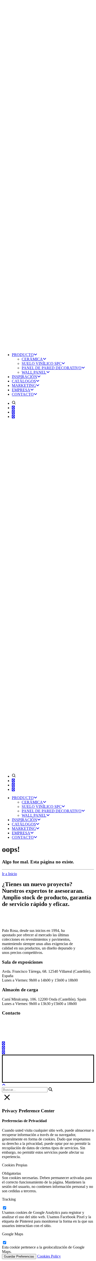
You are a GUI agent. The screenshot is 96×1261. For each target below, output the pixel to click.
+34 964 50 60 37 (23, 1027)
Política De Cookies (71, 1073)
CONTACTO (23, 394)
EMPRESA (21, 390)
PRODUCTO (23, 355)
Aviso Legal (12, 1073)
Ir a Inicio (9, 874)
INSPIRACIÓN (24, 377)
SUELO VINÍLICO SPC (42, 363)
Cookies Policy (49, 1256)
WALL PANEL (34, 372)
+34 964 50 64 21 (24, 1035)
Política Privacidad (38, 1073)
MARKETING (24, 385)
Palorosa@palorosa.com (21, 1022)
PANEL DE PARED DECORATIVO (51, 368)
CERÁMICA (32, 359)
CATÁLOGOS (24, 381)
